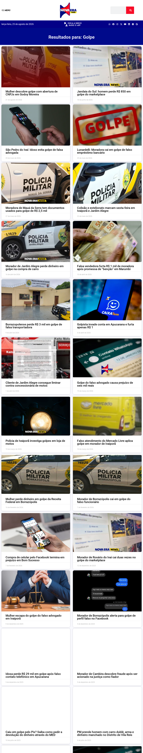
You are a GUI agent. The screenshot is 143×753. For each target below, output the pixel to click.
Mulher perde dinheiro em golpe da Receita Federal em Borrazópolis (33, 500)
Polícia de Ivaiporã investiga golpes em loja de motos (35, 442)
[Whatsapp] (109, 24)
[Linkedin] (129, 24)
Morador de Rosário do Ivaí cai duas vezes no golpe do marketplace (106, 559)
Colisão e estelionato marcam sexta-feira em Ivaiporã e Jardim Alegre (106, 209)
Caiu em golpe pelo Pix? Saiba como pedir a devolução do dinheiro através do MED (34, 733)
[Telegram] (133, 24)
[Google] (137, 24)
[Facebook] (113, 24)
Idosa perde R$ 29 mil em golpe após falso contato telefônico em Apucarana (33, 675)
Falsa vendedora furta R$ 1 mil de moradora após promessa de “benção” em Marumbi (105, 267)
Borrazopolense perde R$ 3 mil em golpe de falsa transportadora (34, 326)
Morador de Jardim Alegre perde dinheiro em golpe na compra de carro (35, 267)
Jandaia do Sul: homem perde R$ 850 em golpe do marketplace (104, 93)
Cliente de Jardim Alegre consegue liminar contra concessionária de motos (33, 384)
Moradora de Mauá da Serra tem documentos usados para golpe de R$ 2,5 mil (35, 209)
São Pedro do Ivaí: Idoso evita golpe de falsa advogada (34, 151)
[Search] (130, 10)
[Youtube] (125, 24)
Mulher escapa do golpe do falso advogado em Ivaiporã (33, 617)
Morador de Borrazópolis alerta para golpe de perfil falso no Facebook (106, 617)
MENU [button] (7, 10)
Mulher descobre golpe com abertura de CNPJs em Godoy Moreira (32, 93)
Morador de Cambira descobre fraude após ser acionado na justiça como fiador (107, 675)
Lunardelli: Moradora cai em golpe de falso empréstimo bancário (104, 151)
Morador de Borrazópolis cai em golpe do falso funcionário (103, 500)
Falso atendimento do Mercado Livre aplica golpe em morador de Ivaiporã (105, 442)
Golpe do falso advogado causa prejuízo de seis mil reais (105, 384)
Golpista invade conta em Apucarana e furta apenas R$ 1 (105, 326)
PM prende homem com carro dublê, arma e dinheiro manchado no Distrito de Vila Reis (105, 733)
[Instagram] (117, 24)
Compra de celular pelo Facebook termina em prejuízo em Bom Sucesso (35, 559)
